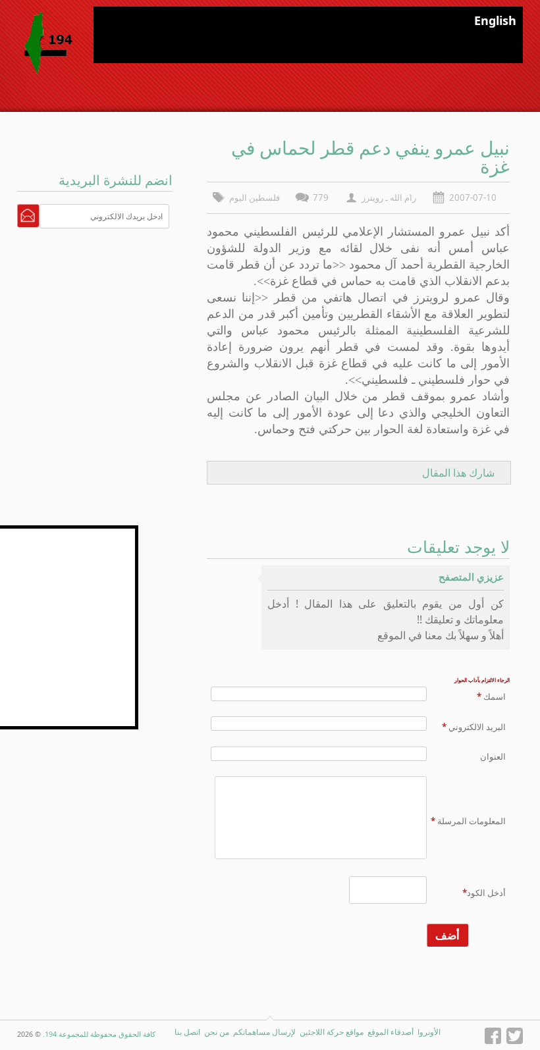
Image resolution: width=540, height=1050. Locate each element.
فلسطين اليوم (254, 197)
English (495, 20)
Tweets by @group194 (89, 532)
